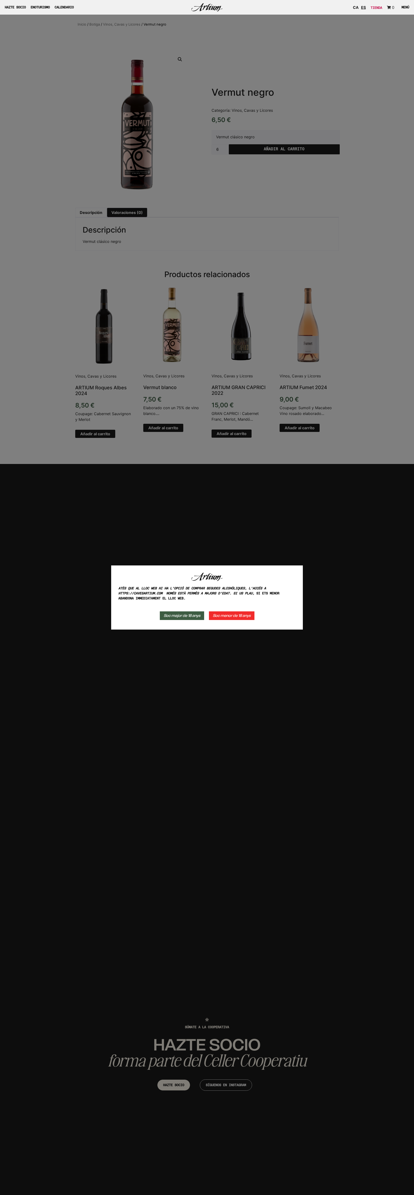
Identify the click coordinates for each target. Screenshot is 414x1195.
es (363, 7)
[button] (404, 7)
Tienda (376, 8)
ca (356, 7)
